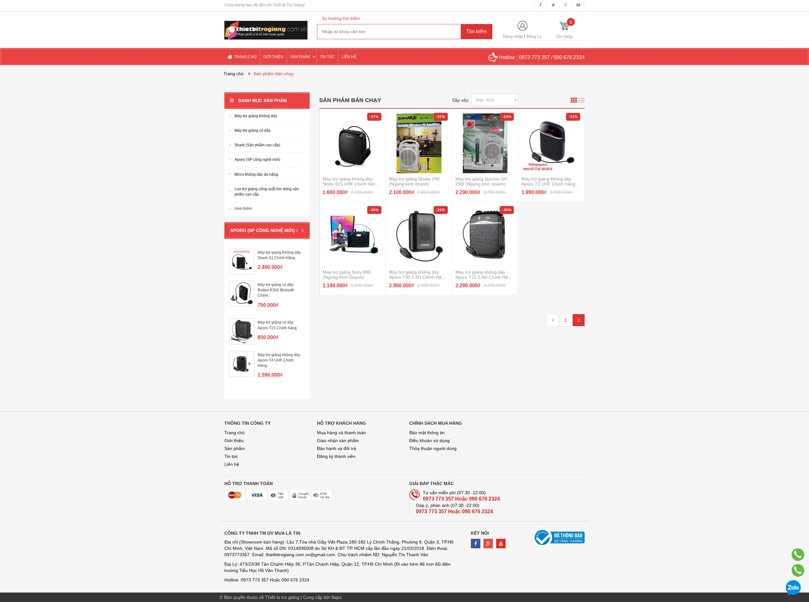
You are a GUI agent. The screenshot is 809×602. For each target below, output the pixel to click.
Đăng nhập (513, 36)
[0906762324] (798, 570)
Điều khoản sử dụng (429, 440)
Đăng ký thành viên (336, 456)
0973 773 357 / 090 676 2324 (552, 57)
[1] (553, 320)
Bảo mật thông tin (427, 432)
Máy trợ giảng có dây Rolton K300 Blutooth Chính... (276, 290)
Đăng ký (534, 36)
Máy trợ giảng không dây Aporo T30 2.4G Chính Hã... (417, 275)
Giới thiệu (234, 440)
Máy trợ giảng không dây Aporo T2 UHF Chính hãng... (550, 181)
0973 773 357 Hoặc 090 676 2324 (461, 499)
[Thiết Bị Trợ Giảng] (265, 24)
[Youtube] (501, 543)
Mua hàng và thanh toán (341, 432)
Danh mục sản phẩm (262, 100)
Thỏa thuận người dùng (433, 448)
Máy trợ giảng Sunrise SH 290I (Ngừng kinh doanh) (481, 181)
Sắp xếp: (461, 100)
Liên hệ (231, 464)
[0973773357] (798, 554)
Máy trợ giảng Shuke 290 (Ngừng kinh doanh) (414, 181)
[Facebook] (475, 543)
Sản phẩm (234, 448)
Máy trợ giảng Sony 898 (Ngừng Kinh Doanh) (347, 275)
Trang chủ (234, 432)
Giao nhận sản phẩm (338, 440)
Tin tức (231, 456)
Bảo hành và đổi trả (336, 448)
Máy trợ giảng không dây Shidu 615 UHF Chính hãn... (351, 181)
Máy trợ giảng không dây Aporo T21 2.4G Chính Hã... (483, 275)
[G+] (488, 543)
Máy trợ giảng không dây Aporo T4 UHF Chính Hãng (279, 360)
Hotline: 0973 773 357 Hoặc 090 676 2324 (266, 579)
